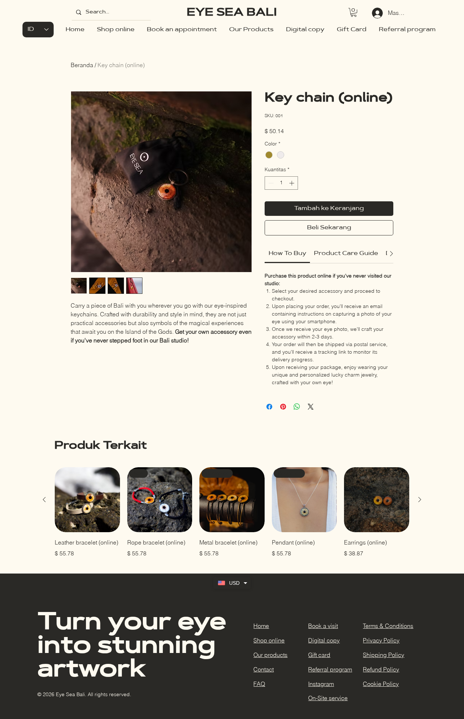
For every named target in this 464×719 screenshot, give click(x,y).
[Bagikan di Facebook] (269, 406)
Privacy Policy (381, 640)
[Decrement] (270, 183)
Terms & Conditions (388, 625)
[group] (232, 512)
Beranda (82, 65)
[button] (353, 12)
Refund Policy (381, 669)
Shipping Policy (383, 654)
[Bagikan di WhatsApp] (297, 406)
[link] (287, 253)
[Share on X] (310, 406)
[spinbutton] (281, 183)
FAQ (259, 683)
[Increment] (292, 183)
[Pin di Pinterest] (283, 406)
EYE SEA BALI (232, 13)
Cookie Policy (381, 683)
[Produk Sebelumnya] (44, 499)
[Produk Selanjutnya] (419, 499)
